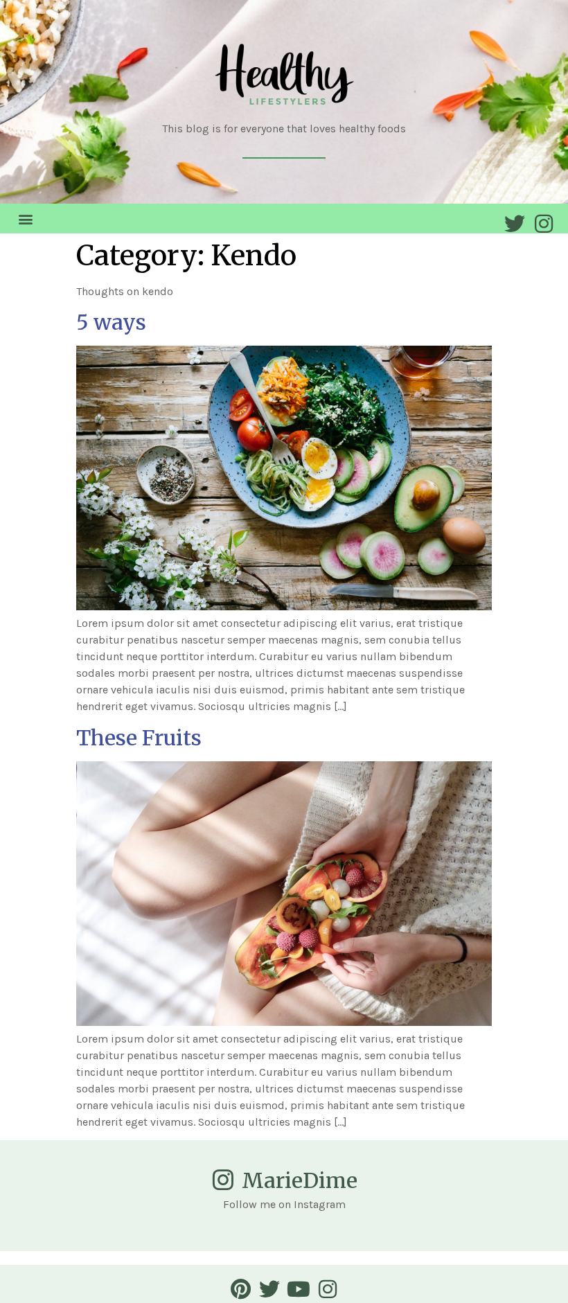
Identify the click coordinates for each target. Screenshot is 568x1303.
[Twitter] (514, 223)
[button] (25, 218)
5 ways (111, 322)
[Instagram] (543, 223)
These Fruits (139, 738)
